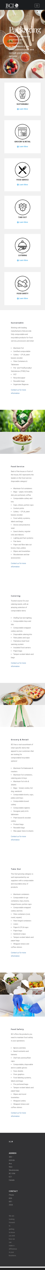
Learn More (23, 109)
